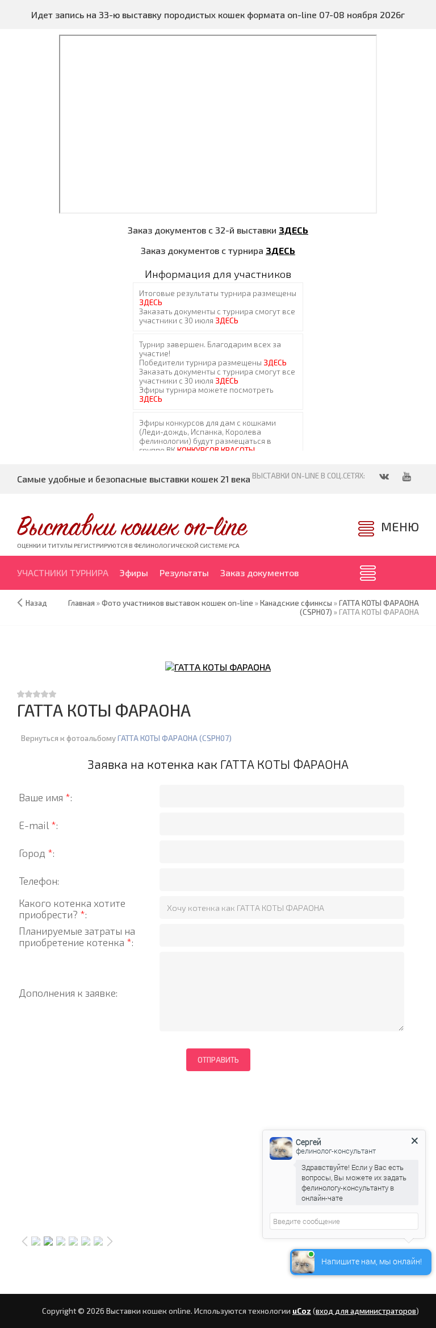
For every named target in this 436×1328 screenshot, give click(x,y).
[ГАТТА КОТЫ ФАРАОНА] (218, 666)
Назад (36, 602)
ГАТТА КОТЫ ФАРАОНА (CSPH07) (175, 738)
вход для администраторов (366, 1310)
